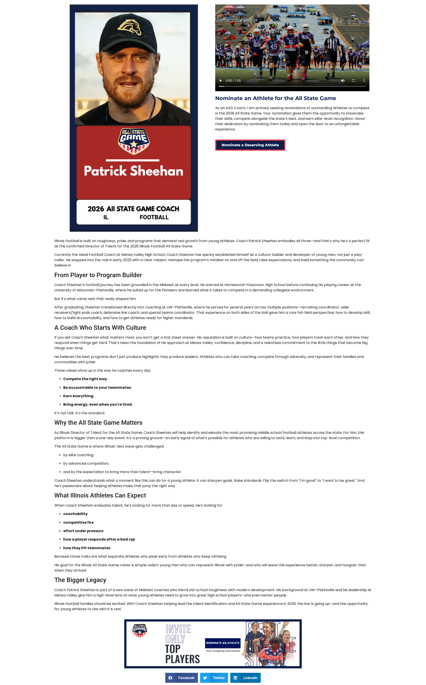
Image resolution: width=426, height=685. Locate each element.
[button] (181, 678)
